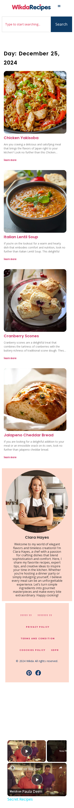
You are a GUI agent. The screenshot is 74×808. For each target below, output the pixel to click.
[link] (12, 768)
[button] (59, 6)
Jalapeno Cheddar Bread (29, 435)
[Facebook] (38, 673)
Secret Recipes (29, 769)
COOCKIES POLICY (32, 650)
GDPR (55, 650)
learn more (10, 160)
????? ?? (26, 615)
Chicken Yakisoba (21, 137)
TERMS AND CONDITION (38, 638)
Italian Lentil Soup (21, 237)
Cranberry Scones (21, 336)
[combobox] (26, 24)
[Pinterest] (29, 673)
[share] (60, 767)
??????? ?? (45, 615)
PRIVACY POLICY (37, 627)
